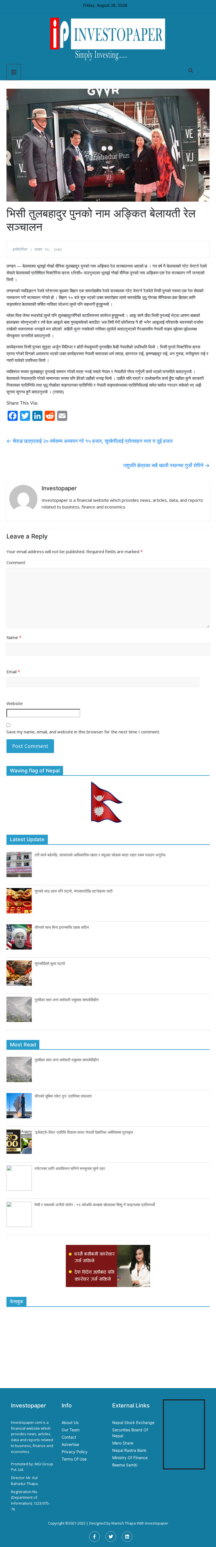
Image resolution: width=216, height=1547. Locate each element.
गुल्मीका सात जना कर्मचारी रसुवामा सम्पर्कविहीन (67, 999)
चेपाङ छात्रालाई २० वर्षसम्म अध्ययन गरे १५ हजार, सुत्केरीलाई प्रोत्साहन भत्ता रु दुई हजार (89, 441)
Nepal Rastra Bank (129, 1450)
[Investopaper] (108, 39)
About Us (70, 1422)
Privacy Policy (74, 1451)
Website (14, 703)
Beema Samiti (124, 1464)
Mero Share (122, 1443)
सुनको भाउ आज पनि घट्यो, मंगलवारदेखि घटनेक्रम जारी (73, 891)
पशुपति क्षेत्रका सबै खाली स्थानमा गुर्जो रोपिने (166, 465)
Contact (69, 1437)
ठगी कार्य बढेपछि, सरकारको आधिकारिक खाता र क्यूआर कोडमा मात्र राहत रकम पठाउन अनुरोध (100, 854)
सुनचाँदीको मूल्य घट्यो (50, 963)
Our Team (71, 1429)
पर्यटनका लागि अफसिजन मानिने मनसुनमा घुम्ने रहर (70, 1168)
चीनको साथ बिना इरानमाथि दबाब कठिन (62, 927)
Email (13, 671)
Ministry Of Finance (130, 1457)
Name (13, 637)
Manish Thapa (123, 1523)
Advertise (70, 1444)
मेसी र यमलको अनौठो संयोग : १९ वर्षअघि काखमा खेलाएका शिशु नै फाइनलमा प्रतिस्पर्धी (95, 1204)
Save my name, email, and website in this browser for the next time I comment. (83, 731)
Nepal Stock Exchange (133, 1422)
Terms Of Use (74, 1459)
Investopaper (156, 1523)
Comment (15, 562)
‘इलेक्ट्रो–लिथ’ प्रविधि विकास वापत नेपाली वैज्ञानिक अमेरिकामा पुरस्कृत (84, 1132)
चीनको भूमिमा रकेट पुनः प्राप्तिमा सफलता (63, 1096)
